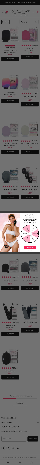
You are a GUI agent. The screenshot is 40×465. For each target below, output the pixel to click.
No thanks (30, 250)
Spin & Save (30, 247)
